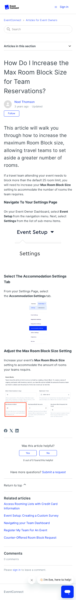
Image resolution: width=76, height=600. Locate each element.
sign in (17, 569)
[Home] (12, 7)
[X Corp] (11, 430)
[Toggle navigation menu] (56, 6)
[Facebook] (5, 430)
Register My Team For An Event (25, 530)
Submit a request (54, 472)
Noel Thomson (24, 102)
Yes (28, 453)
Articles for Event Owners (41, 20)
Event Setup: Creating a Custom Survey (31, 515)
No (48, 453)
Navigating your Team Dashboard (27, 523)
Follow (11, 113)
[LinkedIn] (17, 430)
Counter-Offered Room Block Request (30, 537)
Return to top (13, 485)
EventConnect (12, 20)
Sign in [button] (64, 6)
